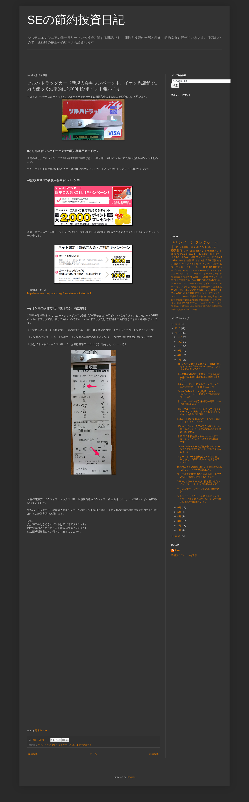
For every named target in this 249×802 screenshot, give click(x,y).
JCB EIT (185, 303)
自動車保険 (217, 306)
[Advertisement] (98, 58)
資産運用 (187, 277)
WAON (179, 293)
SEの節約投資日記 (76, 19)
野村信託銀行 (205, 300)
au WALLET (192, 254)
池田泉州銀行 (191, 300)
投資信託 (204, 254)
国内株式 (178, 306)
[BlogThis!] (56, 740)
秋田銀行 (207, 306)
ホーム (93, 754)
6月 (179, 507)
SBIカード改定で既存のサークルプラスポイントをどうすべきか (198, 420)
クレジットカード (60, 745)
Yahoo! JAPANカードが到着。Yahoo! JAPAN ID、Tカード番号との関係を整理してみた (198, 394)
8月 (179, 355)
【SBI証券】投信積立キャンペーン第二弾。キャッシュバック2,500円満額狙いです (199, 439)
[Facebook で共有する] (63, 740)
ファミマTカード (205, 257)
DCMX (193, 290)
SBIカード (198, 277)
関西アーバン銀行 (189, 309)
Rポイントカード (190, 270)
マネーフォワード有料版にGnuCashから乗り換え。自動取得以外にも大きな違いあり (198, 459)
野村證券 (184, 290)
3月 (179, 521)
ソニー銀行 (195, 273)
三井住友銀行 (196, 296)
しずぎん (208, 283)
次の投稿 (33, 754)
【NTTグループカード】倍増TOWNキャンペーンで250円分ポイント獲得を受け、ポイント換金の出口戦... (199, 412)
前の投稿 (154, 754)
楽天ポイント (199, 247)
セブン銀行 (181, 287)
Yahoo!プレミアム (208, 270)
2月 (179, 525)
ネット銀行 (183, 247)
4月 (179, 516)
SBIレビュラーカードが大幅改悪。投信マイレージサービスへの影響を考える (198, 483)
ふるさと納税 (188, 257)
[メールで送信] (52, 740)
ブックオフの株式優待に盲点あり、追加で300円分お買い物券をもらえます (199, 475)
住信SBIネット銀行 (197, 260)
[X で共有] (60, 740)
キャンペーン (44, 745)
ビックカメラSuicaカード (200, 287)
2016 (178, 328)
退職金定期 (176, 309)
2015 (178, 333)
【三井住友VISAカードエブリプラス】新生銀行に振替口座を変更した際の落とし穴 (198, 377)
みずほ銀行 (188, 293)
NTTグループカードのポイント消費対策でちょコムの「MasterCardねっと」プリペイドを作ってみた (199, 366)
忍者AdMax (41, 730)
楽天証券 (178, 277)
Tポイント (201, 250)
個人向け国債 (210, 296)
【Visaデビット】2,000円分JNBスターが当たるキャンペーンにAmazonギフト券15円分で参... (199, 429)
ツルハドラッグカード (81, 745)
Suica (205, 277)
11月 (180, 341)
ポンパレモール (181, 296)
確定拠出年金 (188, 306)
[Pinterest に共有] (67, 740)
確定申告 (199, 306)
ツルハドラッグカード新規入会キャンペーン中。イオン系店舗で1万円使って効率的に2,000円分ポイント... (199, 499)
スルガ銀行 (179, 280)
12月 (180, 337)
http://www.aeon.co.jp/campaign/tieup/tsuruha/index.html (59, 293)
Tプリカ (193, 303)
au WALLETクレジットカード (188, 283)
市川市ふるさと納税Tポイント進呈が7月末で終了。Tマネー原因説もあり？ (199, 468)
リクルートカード (193, 267)
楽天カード (215, 247)
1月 (179, 530)
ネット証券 (189, 250)
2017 (178, 324)
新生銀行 (180, 300)
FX (213, 300)
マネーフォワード (210, 273)
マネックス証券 (210, 263)
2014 (178, 536)
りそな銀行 (202, 303)
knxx (178, 550)
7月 (179, 359)
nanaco (181, 254)
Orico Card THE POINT (197, 280)
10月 (180, 346)
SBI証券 (212, 260)
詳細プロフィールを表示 (184, 555)
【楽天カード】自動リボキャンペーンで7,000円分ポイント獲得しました (198, 385)
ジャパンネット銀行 (190, 263)
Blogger (131, 777)
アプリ (198, 293)
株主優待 (208, 267)
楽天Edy (214, 254)
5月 (179, 512)
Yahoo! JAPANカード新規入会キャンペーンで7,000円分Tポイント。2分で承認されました (199, 449)
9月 (179, 350)
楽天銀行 (176, 250)
